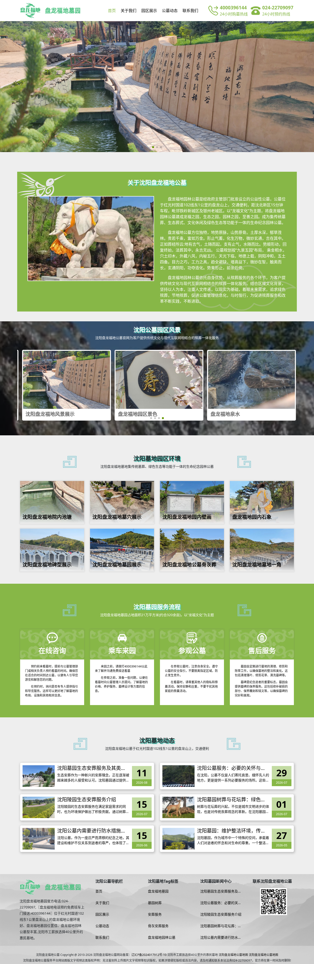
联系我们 (190, 10)
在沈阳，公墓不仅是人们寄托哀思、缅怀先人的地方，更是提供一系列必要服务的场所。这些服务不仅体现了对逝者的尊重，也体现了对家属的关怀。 (233, 778)
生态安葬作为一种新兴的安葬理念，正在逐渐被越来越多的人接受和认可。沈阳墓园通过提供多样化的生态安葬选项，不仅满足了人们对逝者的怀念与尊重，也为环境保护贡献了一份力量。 (93, 778)
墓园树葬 (155, 903)
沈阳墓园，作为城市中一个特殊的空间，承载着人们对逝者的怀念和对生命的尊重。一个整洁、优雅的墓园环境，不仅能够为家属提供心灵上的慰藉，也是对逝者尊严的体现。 (233, 840)
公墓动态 (170, 10)
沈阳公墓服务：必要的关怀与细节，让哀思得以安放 (231, 768)
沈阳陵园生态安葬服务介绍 (86, 800)
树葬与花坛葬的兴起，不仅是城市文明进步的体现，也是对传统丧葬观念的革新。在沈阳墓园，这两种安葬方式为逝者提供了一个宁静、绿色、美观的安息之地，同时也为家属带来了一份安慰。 (233, 809)
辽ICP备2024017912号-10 (149, 955)
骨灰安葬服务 (158, 926)
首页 (112, 10)
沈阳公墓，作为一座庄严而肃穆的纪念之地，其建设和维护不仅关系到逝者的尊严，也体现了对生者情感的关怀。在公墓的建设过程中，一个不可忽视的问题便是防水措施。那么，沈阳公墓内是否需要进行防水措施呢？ (93, 840)
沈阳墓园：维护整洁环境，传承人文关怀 (231, 831)
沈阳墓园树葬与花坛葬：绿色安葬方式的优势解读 (231, 800)
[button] (153, 147)
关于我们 (128, 10)
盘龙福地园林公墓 (161, 937)
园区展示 (149, 10)
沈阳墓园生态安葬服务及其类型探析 (91, 768)
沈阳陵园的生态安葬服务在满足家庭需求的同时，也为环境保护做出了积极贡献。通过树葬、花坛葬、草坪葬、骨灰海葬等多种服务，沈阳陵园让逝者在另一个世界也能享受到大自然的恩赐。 (93, 809)
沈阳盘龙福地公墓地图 (233, 955)
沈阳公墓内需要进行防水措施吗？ (89, 831)
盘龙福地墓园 (158, 891)
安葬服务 (155, 914)
